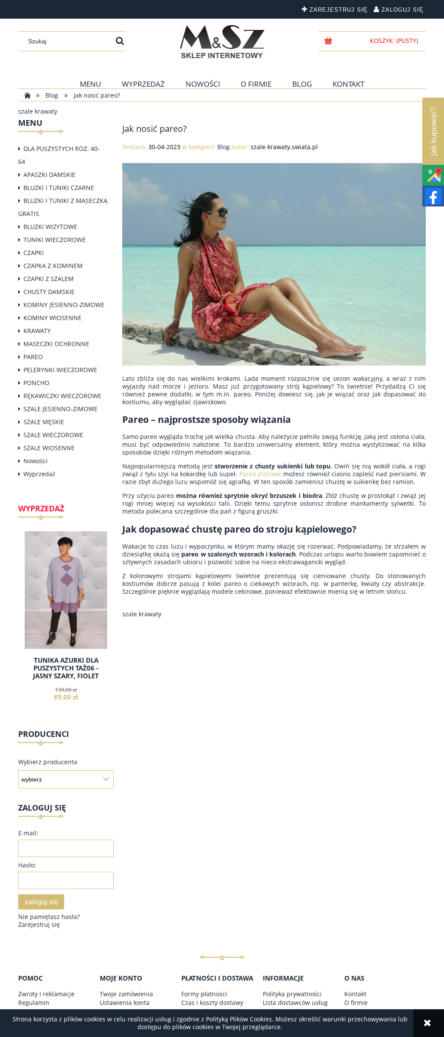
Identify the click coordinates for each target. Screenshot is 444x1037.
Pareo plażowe (260, 474)
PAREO (33, 357)
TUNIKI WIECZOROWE (54, 240)
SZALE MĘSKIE (43, 422)
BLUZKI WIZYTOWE (50, 226)
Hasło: (27, 865)
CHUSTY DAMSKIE (49, 292)
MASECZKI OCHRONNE (56, 344)
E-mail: (28, 833)
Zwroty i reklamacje (46, 994)
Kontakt (355, 994)
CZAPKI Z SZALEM (48, 279)
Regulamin (33, 1002)
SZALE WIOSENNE (49, 448)
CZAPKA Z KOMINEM (53, 266)
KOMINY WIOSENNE (52, 318)
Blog (223, 147)
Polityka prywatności (292, 994)
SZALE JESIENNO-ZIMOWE (60, 409)
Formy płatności (204, 994)
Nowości (35, 461)
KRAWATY (37, 331)
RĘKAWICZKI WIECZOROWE (62, 396)
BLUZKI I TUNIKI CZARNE (58, 187)
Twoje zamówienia (126, 994)
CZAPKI (33, 253)
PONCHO (36, 383)
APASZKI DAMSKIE (49, 174)
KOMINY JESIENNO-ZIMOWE (63, 305)
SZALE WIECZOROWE (53, 435)
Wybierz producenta (47, 762)
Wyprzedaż (39, 474)
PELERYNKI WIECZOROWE (60, 370)
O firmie (356, 1002)
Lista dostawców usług (295, 1002)
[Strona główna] (222, 42)
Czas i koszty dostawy (212, 1002)
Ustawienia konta (125, 1002)
